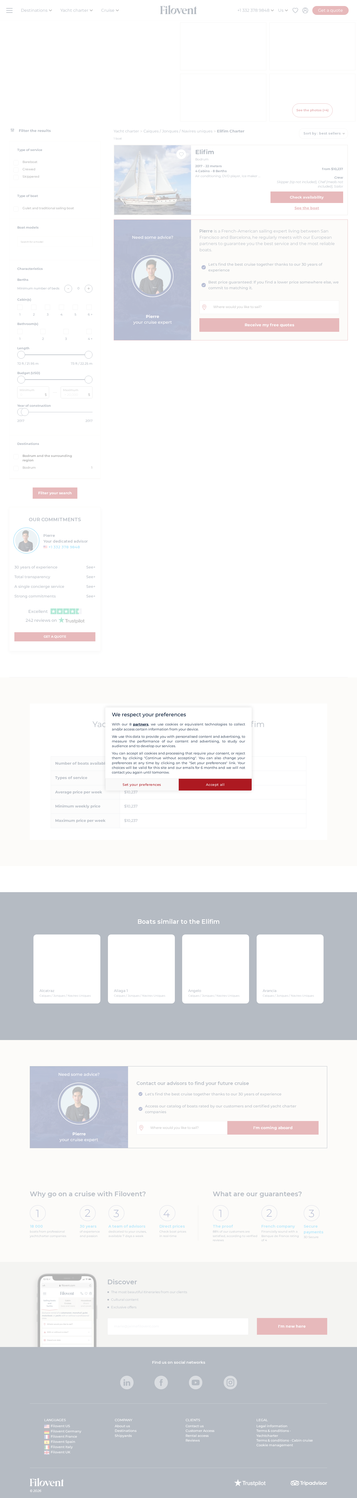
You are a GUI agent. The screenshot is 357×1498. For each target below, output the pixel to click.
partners (140, 724)
